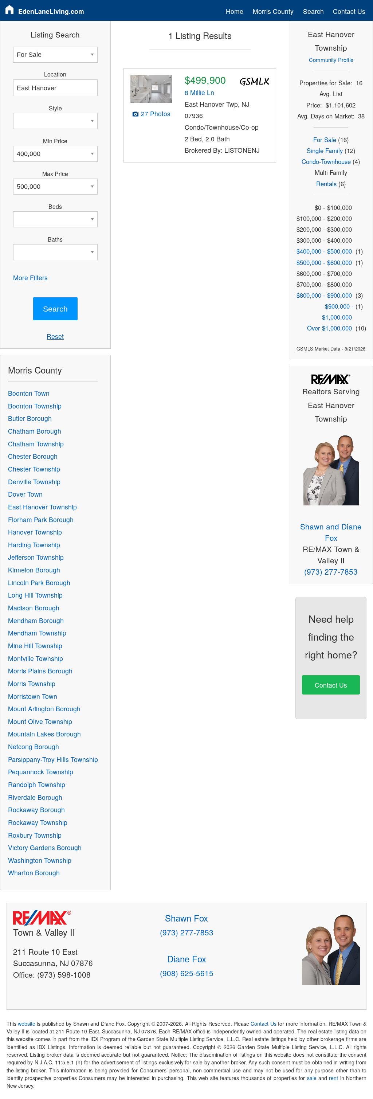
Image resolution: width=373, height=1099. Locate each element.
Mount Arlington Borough (44, 708)
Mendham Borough (36, 620)
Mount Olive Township (40, 721)
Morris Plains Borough (40, 670)
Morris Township (31, 683)
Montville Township (35, 658)
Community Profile (331, 59)
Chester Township (34, 468)
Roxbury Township (35, 835)
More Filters (30, 277)
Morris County (273, 11)
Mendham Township (37, 632)
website (26, 1023)
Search (313, 11)
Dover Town (25, 493)
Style (55, 108)
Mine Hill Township (35, 645)
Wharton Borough (34, 872)
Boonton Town (29, 393)
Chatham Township (36, 443)
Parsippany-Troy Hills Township (53, 759)
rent (333, 1078)
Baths (55, 239)
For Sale (324, 139)
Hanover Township (35, 531)
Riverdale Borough (35, 797)
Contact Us (349, 11)
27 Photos (155, 113)
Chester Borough (33, 456)
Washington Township (39, 860)
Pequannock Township (40, 771)
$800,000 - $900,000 (324, 295)
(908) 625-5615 (186, 972)
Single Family (325, 150)
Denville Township (34, 481)
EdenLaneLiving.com (51, 11)
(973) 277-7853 (331, 571)
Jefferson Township (36, 557)
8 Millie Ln (199, 92)
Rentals (326, 183)
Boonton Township (35, 405)
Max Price (55, 173)
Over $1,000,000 (329, 328)
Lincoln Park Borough (39, 582)
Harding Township (34, 544)
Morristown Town (32, 696)
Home (234, 11)
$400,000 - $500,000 (324, 251)
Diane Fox (186, 958)
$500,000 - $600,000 (324, 262)
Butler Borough (30, 418)
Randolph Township (36, 784)
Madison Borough (33, 607)
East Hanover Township (42, 506)
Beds (55, 206)
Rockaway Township (37, 822)
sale (312, 1078)
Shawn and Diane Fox (331, 532)
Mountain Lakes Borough (44, 733)
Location (55, 74)
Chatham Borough (34, 430)
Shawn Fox (186, 917)
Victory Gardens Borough (45, 847)
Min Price (55, 141)
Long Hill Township (35, 594)
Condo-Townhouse (326, 161)
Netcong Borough (33, 746)
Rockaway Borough (36, 809)
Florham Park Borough (41, 519)
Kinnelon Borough (34, 569)
